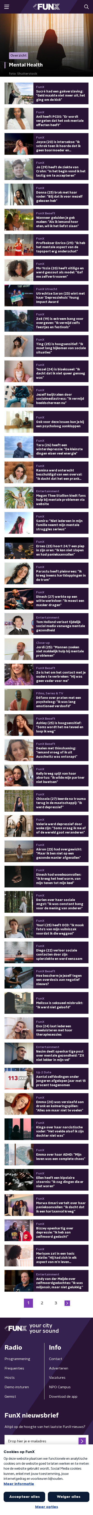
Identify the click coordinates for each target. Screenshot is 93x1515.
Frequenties (14, 1368)
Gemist (10, 1396)
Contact (55, 1359)
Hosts (10, 1377)
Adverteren (58, 1368)
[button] (6, 7)
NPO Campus (60, 1387)
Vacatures (57, 1377)
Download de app (63, 1396)
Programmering (17, 1359)
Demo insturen (17, 1387)
